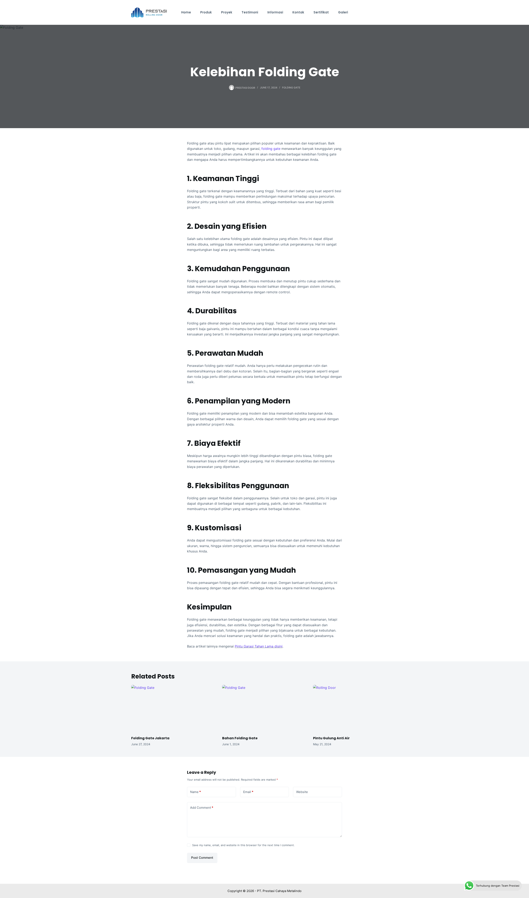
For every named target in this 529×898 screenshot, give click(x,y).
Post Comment (202, 858)
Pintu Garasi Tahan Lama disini (258, 646)
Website (302, 792)
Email (248, 792)
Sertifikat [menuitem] (321, 12)
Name (195, 792)
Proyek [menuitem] (226, 12)
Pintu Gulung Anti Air (331, 738)
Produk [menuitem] (206, 12)
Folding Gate (291, 87)
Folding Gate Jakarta (150, 738)
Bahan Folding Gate (239, 738)
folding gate (270, 149)
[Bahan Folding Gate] (264, 709)
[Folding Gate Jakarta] (173, 709)
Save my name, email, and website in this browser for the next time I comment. (243, 845)
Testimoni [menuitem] (250, 12)
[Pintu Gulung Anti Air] (355, 709)
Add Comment (201, 808)
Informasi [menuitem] (275, 12)
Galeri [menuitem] (343, 12)
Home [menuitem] (186, 12)
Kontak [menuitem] (298, 12)
